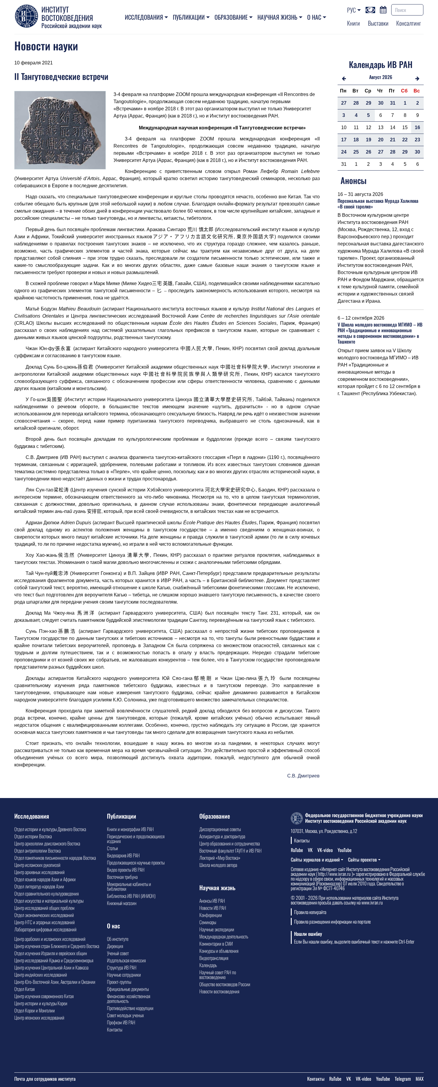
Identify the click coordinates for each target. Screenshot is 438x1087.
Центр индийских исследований (40, 974)
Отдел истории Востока (33, 836)
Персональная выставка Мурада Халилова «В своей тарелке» (378, 203)
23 (417, 139)
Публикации (189, 17)
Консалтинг (408, 22)
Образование (231, 17)
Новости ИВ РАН (212, 907)
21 (392, 139)
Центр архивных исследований (39, 872)
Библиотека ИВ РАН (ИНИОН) (131, 895)
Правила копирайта (310, 912)
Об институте (117, 938)
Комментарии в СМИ (216, 943)
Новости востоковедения (219, 991)
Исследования (144, 17)
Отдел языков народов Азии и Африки (45, 879)
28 (356, 103)
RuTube (297, 849)
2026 (387, 77)
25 (356, 151)
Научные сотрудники (124, 974)
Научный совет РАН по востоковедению (217, 974)
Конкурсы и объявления (218, 950)
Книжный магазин (121, 903)
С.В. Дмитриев (303, 775)
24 (344, 151)
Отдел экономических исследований (44, 915)
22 (405, 139)
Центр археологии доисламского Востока (47, 843)
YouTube (345, 849)
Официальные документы (128, 989)
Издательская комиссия (126, 960)
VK (310, 849)
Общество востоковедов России (224, 984)
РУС (351, 9)
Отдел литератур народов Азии (39, 886)
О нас (314, 17)
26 (368, 151)
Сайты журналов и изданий (315, 859)
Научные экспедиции (216, 929)
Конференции (210, 915)
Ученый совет (118, 953)
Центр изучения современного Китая (44, 996)
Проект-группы (119, 981)
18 (356, 139)
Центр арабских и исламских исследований (50, 938)
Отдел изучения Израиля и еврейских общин (50, 953)
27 (344, 103)
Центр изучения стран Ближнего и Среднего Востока (56, 946)
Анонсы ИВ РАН (212, 900)
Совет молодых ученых (125, 1015)
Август (375, 77)
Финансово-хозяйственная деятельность (128, 998)
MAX (420, 1078)
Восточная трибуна (122, 876)
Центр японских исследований (39, 1017)
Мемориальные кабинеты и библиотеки (129, 886)
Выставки (378, 22)
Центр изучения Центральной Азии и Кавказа (51, 967)
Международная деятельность (223, 936)
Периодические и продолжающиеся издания (135, 838)
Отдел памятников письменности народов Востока (55, 857)
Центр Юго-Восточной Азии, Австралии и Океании (54, 981)
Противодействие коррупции (130, 1008)
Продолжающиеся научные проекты (135, 862)
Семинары (207, 922)
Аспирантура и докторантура (222, 836)
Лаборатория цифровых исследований (45, 929)
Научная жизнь (277, 17)
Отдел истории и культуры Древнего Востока (50, 829)
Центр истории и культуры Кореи (40, 1003)
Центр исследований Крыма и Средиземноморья (53, 960)
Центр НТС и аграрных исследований (44, 922)
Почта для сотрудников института (45, 1078)
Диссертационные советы (220, 829)
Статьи (112, 848)
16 (417, 127)
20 (380, 139)
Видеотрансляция (213, 957)
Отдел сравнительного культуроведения (46, 893)
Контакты (114, 1029)
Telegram (403, 1078)
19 (368, 139)
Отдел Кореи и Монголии (34, 1010)
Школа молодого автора (218, 864)
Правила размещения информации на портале (332, 921)
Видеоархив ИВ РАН (123, 855)
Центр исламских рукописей (37, 864)
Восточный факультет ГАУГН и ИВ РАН (230, 850)
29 (368, 103)
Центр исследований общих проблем (44, 907)
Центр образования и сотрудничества (229, 843)
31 (392, 103)
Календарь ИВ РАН (380, 64)
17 (344, 139)
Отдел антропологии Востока (37, 850)
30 (380, 103)
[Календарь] (383, 9)
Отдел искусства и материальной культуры (48, 900)
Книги (353, 22)
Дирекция (115, 946)
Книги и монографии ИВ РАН (130, 829)
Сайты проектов (362, 859)
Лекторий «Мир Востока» (219, 857)
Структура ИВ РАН (121, 967)
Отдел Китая (24, 989)
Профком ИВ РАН (121, 1022)
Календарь (208, 965)
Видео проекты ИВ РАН (126, 869)
